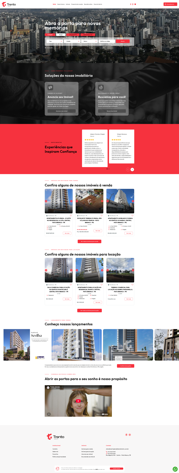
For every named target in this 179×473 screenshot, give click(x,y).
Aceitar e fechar (116, 468)
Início (54, 4)
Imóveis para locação (88, 451)
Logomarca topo (20, 4)
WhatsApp (175, 467)
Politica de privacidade (59, 457)
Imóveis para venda (87, 449)
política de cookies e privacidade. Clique (89, 469)
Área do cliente (98, 4)
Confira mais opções (125, 366)
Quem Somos (61, 4)
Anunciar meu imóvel (61, 111)
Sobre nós (55, 451)
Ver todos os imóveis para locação (89, 310)
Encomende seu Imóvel (88, 457)
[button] (68, 4)
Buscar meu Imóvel (112, 111)
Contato (55, 449)
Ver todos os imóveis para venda (89, 241)
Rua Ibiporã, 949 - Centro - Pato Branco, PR (118, 455)
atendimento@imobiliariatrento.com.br (117, 449)
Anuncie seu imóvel (87, 454)
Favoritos (55, 454)
